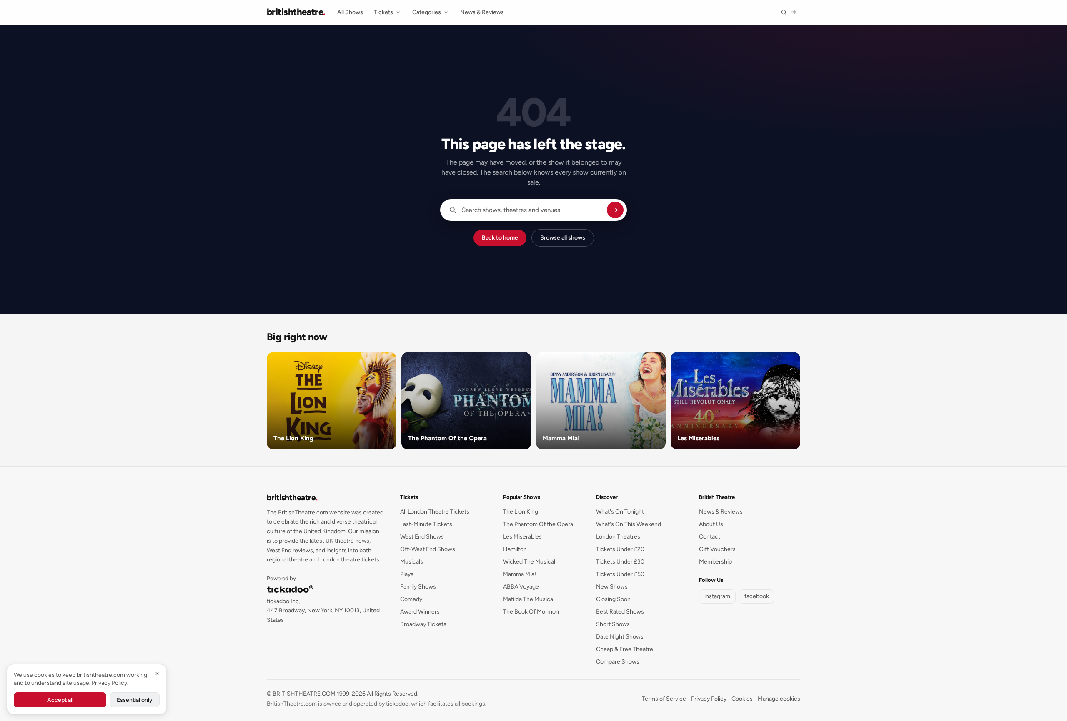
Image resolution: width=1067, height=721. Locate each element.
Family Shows (418, 586)
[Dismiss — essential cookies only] (157, 673)
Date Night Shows (620, 636)
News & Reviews (482, 12)
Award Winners (420, 611)
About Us (711, 524)
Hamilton (515, 549)
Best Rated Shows (620, 611)
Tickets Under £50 (620, 574)
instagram (717, 596)
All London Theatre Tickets (434, 511)
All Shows (350, 12)
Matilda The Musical (528, 599)
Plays (406, 574)
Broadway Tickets (423, 624)
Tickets (383, 12)
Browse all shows (562, 237)
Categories (426, 12)
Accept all (60, 700)
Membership (715, 561)
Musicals (411, 561)
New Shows (612, 586)
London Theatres (618, 536)
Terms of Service (664, 698)
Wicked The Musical (529, 561)
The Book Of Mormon (531, 611)
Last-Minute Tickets (426, 524)
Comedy (411, 599)
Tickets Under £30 (620, 561)
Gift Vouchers (717, 549)
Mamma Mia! (519, 574)
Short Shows (613, 624)
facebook (756, 596)
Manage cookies (779, 698)
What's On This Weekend (628, 524)
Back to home (500, 237)
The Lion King (520, 511)
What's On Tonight (620, 511)
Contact (709, 536)
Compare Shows (617, 661)
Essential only (135, 700)
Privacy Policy (708, 698)
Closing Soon (613, 599)
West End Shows (422, 536)
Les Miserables (522, 536)
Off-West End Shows (427, 549)
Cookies (742, 698)
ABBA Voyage (521, 586)
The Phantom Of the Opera (538, 524)
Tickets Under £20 (620, 549)
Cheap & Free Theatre (624, 649)
